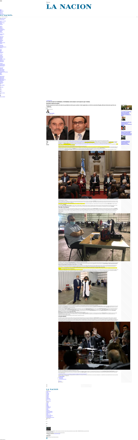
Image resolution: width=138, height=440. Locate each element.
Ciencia (1, 41)
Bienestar (1, 40)
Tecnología (1, 56)
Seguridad (1, 37)
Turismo (1, 55)
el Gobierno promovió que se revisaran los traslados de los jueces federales (78, 141)
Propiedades (1, 28)
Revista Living (2, 78)
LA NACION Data (2, 22)
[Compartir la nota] (46, 142)
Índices (1, 31)
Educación (1, 38)
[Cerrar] (12, 15)
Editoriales (1, 45)
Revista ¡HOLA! (2, 77)
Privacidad (58, 433)
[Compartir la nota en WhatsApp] (47, 142)
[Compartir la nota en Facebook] (46, 144)
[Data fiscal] (46, 438)
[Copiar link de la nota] (46, 143)
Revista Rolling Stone (3, 79)
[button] (69, 56)
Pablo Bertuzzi (61, 378)
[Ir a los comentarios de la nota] (47, 141)
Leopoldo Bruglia (60, 377)
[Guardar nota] (46, 141)
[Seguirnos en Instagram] (46, 423)
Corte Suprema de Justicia (62, 379)
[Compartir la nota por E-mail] (48, 144)
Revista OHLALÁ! (2, 76)
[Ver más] (58, 380)
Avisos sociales (2, 70)
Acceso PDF (1, 67)
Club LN (2, 13)
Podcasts (1, 59)
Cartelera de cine (2, 64)
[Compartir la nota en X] (47, 144)
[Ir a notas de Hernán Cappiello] (82, 111)
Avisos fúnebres (2, 69)
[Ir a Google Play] (48, 428)
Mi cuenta (2, 14)
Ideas (0, 73)
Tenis (0, 51)
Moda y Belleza (2, 60)
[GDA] (48, 436)
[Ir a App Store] (48, 430)
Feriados (1, 58)
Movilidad (1, 30)
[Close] (46, 384)
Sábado (1, 72)
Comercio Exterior (2, 29)
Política (51, 100)
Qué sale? (1, 63)
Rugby (1, 50)
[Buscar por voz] (137, 17)
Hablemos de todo (2, 42)
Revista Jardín (2, 80)
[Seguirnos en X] (46, 421)
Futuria (1, 26)
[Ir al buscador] (47, 3)
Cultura (1, 39)
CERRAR (1, 0)
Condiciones (55, 433)
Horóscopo (1, 57)
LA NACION (48, 100)
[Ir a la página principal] (69, 8)
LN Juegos (1, 54)
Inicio (1, 9)
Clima (1, 21)
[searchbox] (69, 16)
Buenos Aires (2, 36)
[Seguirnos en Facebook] (46, 419)
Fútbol (1, 49)
